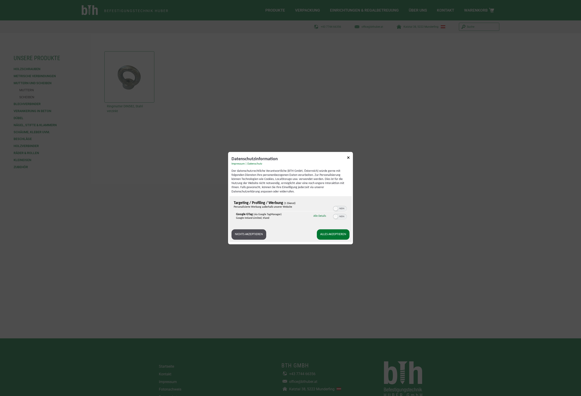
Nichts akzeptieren (249, 234)
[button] (336, 209)
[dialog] (290, 198)
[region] (290, 211)
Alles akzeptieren (333, 234)
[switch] (339, 208)
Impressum (238, 163)
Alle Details (319, 215)
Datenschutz (254, 163)
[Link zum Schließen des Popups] (348, 158)
